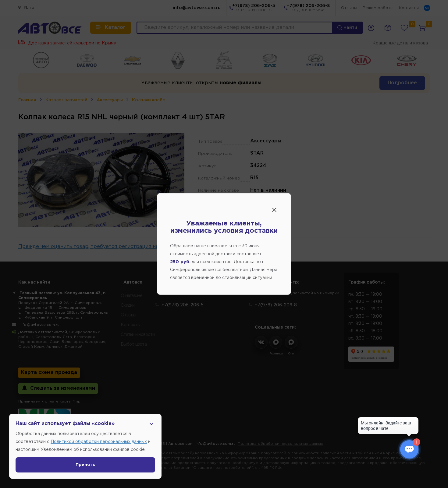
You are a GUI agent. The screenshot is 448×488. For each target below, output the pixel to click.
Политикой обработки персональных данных (99, 442)
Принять (85, 465)
